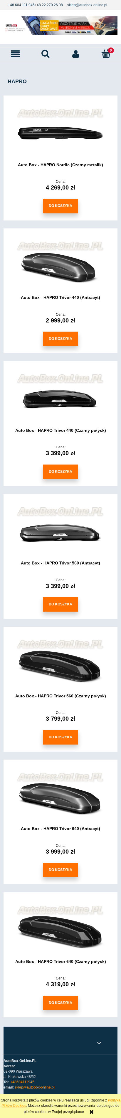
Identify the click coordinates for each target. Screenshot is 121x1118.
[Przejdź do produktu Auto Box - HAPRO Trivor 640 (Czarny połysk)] (60, 930)
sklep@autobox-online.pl (87, 5)
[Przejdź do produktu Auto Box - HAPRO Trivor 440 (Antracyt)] (60, 266)
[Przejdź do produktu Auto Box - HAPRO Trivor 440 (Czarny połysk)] (60, 398)
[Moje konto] (75, 53)
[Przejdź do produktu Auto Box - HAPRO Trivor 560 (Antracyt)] (60, 531)
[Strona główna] (60, 25)
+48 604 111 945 (21, 5)
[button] (15, 53)
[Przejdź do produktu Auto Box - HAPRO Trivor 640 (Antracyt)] (60, 797)
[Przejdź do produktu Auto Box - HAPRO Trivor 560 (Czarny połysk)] (60, 664)
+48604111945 (22, 1082)
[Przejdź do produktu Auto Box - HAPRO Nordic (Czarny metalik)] (60, 133)
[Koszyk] (106, 53)
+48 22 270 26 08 (49, 5)
